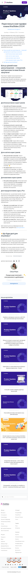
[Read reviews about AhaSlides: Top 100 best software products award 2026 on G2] (9, 560)
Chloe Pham (14, 272)
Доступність (17, 550)
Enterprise (17, 528)
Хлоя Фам (6, 32)
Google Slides (18, 512)
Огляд (2, 523)
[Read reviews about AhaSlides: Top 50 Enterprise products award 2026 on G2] (19, 560)
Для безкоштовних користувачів (14, 54)
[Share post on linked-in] (14, 261)
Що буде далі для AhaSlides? (11, 62)
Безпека (17, 548)
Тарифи (17, 523)
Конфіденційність (19, 543)
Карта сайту (13, 567)
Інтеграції (17, 510)
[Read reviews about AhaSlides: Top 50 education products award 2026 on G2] (14, 560)
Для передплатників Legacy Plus (14, 60)
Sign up (24, 2)
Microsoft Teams (19, 517)
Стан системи (5, 567)
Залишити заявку (19, 536)
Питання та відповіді (5, 519)
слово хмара (4, 517)
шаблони (3, 541)
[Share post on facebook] (19, 261)
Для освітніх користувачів (12, 56)
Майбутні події (4, 543)
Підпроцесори (18, 552)
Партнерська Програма (6, 548)
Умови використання (19, 541)
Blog (2, 539)
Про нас (17, 534)
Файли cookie (18, 545)
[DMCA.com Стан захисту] (22, 567)
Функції (2, 510)
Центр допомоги (20, 227)
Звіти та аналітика (5, 530)
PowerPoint (18, 514)
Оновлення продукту (14, 29)
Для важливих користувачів (13, 58)
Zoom (16, 519)
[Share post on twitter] (16, 261)
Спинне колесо (4, 526)
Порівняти (3, 537)
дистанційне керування (6, 528)
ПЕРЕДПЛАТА (14, 283)
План (16, 525)
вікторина (3, 512)
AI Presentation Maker (5, 521)
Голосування (4, 514)
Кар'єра (17, 539)
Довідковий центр (5, 545)
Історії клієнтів (4, 550)
